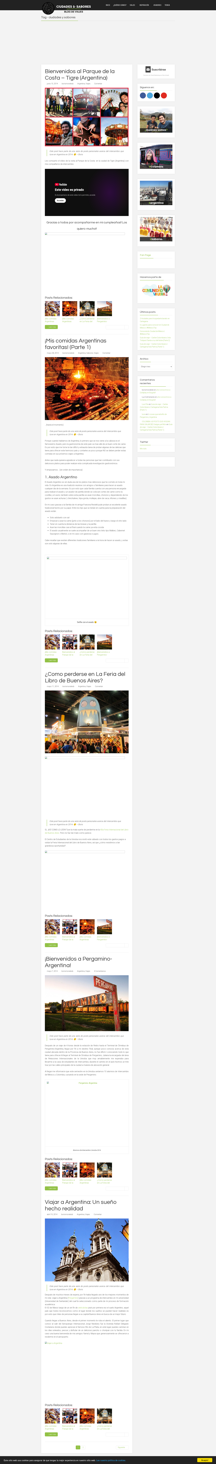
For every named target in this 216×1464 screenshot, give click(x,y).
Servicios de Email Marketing (151, 75)
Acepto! (204, 1460)
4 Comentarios (100, 971)
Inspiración (144, 5)
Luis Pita (145, 404)
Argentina (81, 84)
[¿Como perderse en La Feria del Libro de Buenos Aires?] (87, 721)
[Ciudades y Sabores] (67, 8)
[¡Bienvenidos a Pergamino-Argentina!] (87, 1003)
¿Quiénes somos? (119, 5)
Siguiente (121, 1447)
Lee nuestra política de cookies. (111, 1460)
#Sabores (157, 5)
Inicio (108, 5)
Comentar (98, 84)
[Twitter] (150, 95)
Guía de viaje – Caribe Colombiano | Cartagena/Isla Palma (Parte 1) (154, 407)
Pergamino (73, 1298)
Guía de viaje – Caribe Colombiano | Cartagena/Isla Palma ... (104, 50)
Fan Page (145, 255)
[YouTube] (164, 95)
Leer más (52, 327)
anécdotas (83, 1307)
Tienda (167, 5)
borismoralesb (68, 84)
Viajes (132, 5)
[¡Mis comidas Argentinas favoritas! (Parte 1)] (87, 388)
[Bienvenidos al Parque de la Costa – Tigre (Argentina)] (87, 117)
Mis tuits (143, 449)
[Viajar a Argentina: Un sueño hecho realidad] (87, 1249)
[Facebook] (143, 95)
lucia (144, 414)
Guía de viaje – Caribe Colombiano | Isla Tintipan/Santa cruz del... (60, 50)
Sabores (89, 353)
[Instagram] (157, 95)
